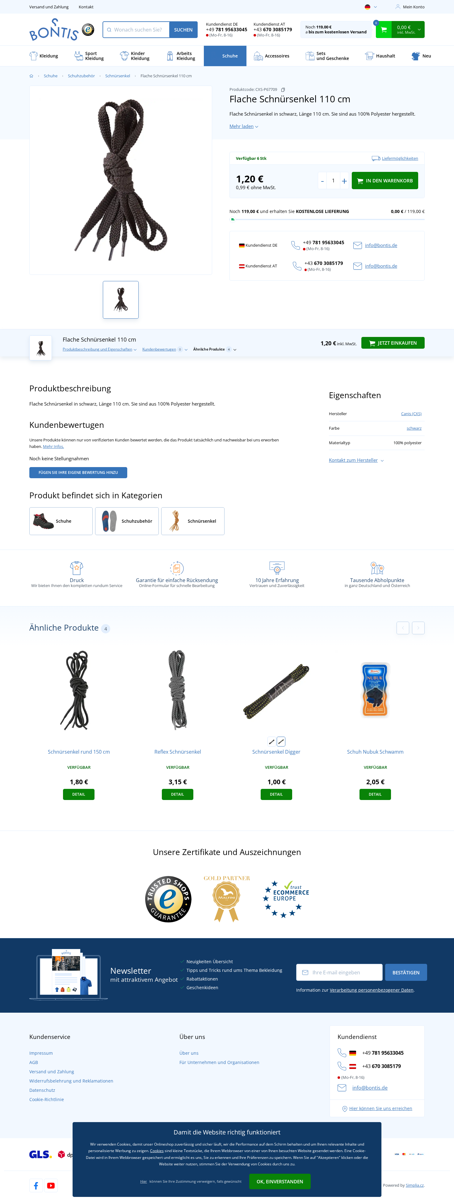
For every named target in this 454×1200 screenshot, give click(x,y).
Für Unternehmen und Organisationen (219, 1062)
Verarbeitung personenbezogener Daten (372, 990)
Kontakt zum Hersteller (353, 460)
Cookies (157, 1150)
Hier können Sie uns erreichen (380, 1108)
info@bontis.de (381, 245)
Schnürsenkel (117, 76)
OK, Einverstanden (280, 1181)
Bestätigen (406, 972)
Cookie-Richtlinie (46, 1099)
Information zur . (355, 990)
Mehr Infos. (53, 446)
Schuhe (50, 76)
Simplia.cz (415, 1185)
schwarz (414, 428)
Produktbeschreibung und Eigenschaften (97, 349)
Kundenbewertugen (161, 349)
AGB (33, 1062)
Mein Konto (414, 7)
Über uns (189, 1053)
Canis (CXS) (411, 413)
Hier (143, 1181)
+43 (273, 29)
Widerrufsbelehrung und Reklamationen (71, 1081)
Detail (78, 794)
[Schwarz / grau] (271, 742)
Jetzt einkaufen (397, 343)
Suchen (183, 30)
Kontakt (86, 7)
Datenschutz (42, 1090)
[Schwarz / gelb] (281, 742)
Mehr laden (241, 126)
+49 (226, 29)
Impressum (41, 1053)
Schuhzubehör (81, 76)
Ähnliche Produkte (211, 349)
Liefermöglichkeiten (400, 158)
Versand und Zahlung (49, 7)
